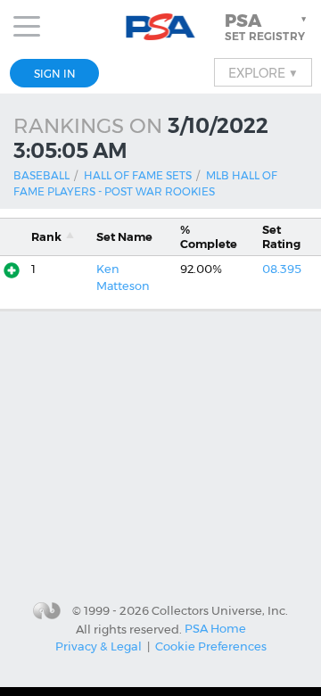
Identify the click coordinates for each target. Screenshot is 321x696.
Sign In (55, 73)
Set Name (124, 237)
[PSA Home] (161, 27)
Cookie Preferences (211, 646)
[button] (267, 26)
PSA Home (215, 628)
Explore (263, 72)
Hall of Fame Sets (138, 175)
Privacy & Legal (98, 646)
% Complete (208, 236)
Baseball (41, 175)
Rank (46, 237)
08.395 (281, 269)
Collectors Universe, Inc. (220, 610)
